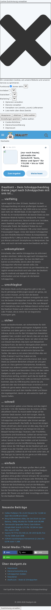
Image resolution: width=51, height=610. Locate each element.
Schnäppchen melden (16, 574)
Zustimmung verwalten (10, 608)
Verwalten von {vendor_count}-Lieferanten (24, 107)
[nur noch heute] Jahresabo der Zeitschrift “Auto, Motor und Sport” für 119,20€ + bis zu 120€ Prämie (32, 159)
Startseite (5, 141)
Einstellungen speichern (10, 119)
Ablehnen (17, 115)
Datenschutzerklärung (15, 125)
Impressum (10, 128)
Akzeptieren (6, 115)
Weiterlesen (37, 173)
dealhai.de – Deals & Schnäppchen (22, 579)
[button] (25, 41)
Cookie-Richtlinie (12, 122)
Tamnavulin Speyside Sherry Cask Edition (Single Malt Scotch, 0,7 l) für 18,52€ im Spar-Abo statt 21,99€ (24, 527)
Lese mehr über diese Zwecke (18, 110)
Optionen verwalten (14, 102)
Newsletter (12, 577)
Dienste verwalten (13, 105)
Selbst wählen (29, 115)
